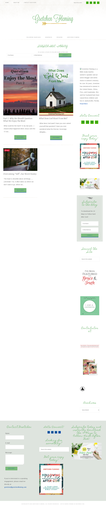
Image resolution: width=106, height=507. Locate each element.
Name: (7, 433)
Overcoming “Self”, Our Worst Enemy (20, 174)
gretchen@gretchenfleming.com (15, 487)
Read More (20, 137)
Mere (67, 504)
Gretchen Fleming (53, 19)
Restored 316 (80, 504)
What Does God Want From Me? (53, 118)
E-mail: (7, 443)
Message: (8, 452)
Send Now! (11, 468)
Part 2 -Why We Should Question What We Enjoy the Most (17, 119)
